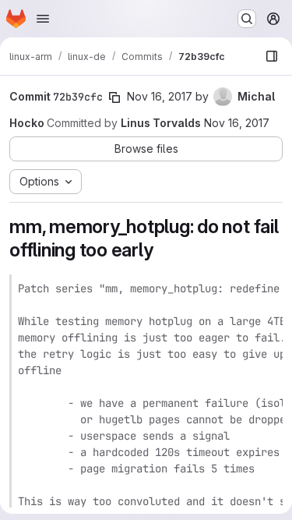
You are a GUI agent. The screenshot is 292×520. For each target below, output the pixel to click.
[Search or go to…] (246, 18)
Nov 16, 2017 (159, 96)
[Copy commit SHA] (114, 97)
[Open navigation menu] (42, 18)
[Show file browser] (271, 56)
